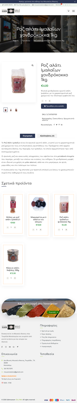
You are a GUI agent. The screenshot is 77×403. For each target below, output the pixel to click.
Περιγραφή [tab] (27, 136)
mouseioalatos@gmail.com (13, 372)
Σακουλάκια (58, 119)
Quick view (19, 206)
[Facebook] (54, 125)
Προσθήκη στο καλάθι (55, 106)
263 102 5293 (8, 368)
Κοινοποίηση (46, 125)
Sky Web (19, 400)
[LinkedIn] (61, 125)
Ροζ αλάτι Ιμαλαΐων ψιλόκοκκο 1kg (64, 219)
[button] (32, 65)
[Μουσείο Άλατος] (11, 11)
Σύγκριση (19, 197)
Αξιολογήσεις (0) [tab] (47, 136)
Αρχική (16, 41)
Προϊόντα (26, 41)
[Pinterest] (59, 125)
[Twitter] (56, 125)
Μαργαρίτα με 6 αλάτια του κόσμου (38, 219)
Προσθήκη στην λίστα (19, 202)
